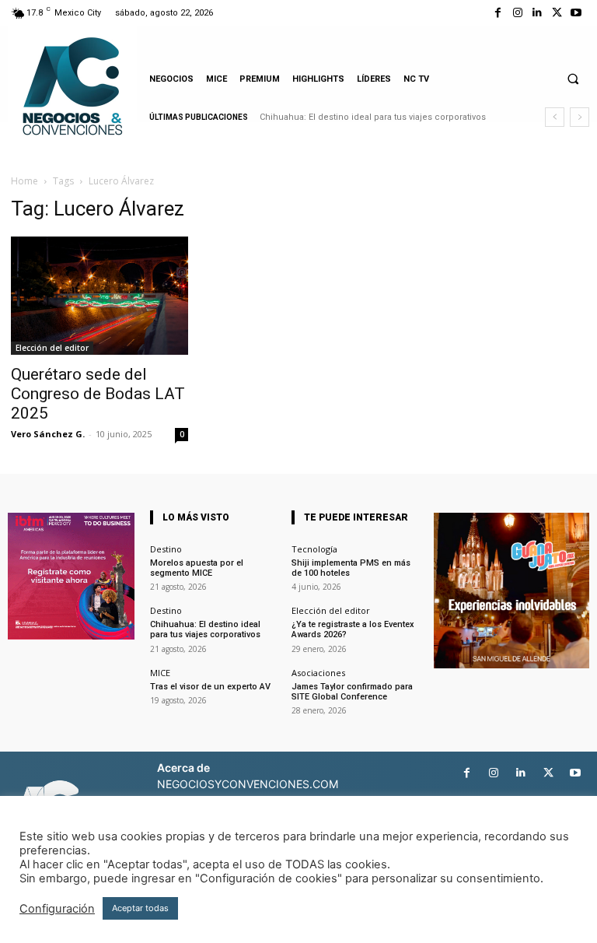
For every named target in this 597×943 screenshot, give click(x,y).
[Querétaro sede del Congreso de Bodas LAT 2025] (99, 296)
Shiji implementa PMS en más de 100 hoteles (351, 568)
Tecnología (314, 549)
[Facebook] (498, 13)
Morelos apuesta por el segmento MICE (196, 568)
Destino (166, 549)
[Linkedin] (536, 13)
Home (24, 181)
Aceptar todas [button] (140, 908)
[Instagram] (517, 13)
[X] (557, 13)
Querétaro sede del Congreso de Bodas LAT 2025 (98, 393)
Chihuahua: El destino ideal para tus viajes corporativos (373, 117)
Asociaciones (318, 672)
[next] (579, 117)
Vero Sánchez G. (48, 434)
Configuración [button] (57, 909)
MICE (160, 672)
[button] (573, 78)
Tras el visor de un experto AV (210, 687)
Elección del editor (52, 347)
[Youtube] (576, 13)
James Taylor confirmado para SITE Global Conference (352, 692)
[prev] (554, 117)
